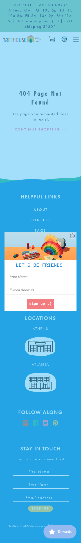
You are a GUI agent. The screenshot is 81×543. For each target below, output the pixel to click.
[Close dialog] (72, 236)
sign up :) (40, 304)
